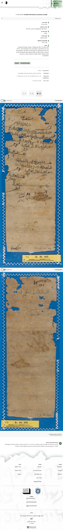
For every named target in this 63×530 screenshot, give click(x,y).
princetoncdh (32, 506)
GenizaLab (31, 498)
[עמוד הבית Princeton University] (31, 527)
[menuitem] (59, 467)
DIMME (16, 63)
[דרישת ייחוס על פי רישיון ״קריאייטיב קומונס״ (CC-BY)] (31, 519)
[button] (57, 4)
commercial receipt (25, 63)
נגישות (31, 512)
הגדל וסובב (8, 100)
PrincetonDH (32, 502)
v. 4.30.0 (32, 523)
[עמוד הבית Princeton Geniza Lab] (37, 491)
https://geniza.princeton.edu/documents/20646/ (32, 446)
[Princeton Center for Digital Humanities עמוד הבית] (26, 491)
